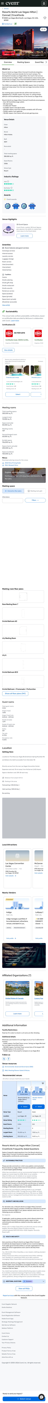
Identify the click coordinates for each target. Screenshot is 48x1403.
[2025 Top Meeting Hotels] (24, 206)
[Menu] (2, 3)
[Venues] (44, 3)
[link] (17, 903)
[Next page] (40, 378)
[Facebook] (8, 1059)
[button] (17, 337)
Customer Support (7, 1339)
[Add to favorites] (45, 18)
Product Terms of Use (9, 1351)
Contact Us (5, 1336)
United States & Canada (14, 999)
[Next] (46, 62)
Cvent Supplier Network (9, 1304)
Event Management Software (11, 1312)
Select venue (25, 1399)
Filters (34, 500)
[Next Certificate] (42, 334)
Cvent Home (6, 1333)
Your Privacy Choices (8, 1342)
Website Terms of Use (8, 1354)
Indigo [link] (9, 912)
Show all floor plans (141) (15, 693)
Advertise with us (7, 1357)
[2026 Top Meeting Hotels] (7, 206)
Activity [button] (9, 927)
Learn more (25, 236)
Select (18, 394)
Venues (6, 8)
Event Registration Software (11, 1315)
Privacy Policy (6, 1347)
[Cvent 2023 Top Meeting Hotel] (32, 206)
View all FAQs (24, 1288)
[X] (4, 1059)
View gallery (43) (37, 55)
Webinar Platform (7, 1328)
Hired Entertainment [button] (19, 927)
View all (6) (6, 305)
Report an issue (8, 1295)
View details (8, 350)
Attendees (6, 497)
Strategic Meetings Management (12, 1322)
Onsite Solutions (7, 1307)
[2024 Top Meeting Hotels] (15, 206)
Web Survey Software (9, 1325)
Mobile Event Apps (7, 1318)
